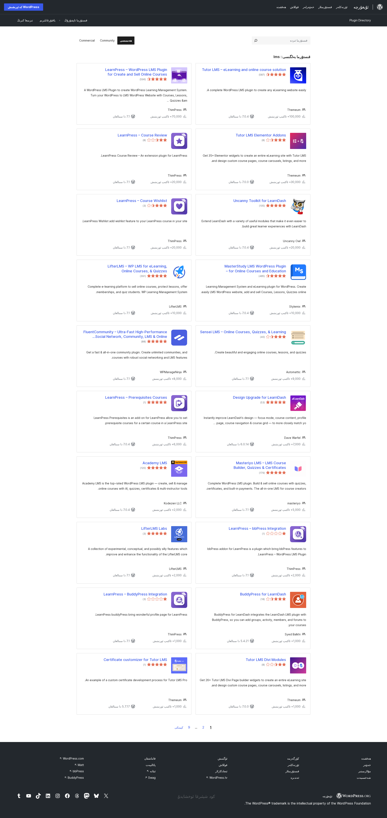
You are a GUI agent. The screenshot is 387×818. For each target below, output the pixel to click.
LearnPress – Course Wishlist (142, 201)
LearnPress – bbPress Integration (257, 528)
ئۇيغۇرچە (327, 796)
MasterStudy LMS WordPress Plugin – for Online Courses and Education (255, 268)
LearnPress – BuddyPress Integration (135, 594)
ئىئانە (151, 771)
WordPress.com (71, 758)
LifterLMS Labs (154, 528)
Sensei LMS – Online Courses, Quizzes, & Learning (243, 332)
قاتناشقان (150, 758)
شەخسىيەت (364, 777)
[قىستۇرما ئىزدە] (256, 40)
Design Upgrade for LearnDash (259, 397)
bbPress (76, 771)
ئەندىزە (295, 777)
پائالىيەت (151, 765)
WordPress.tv (216, 777)
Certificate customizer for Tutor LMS (135, 660)
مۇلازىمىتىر (364, 771)
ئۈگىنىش (222, 758)
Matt (79, 765)
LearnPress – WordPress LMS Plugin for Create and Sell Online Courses (136, 72)
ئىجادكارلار (221, 771)
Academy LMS (155, 463)
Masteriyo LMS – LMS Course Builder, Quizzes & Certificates (260, 465)
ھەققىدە (366, 758)
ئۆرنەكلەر (293, 765)
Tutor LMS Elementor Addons (261, 135)
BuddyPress (74, 777)
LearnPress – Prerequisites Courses (136, 397)
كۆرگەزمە (293, 758)
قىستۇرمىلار (292, 771)
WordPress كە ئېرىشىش (23, 7)
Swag (150, 777)
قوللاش (223, 765)
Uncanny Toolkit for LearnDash (259, 201)
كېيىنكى (179, 727)
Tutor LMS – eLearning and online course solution (244, 70)
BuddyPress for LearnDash (263, 594)
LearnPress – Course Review (142, 135)
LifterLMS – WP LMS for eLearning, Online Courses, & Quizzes (137, 268)
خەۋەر (367, 765)
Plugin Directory (360, 20)
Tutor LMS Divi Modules (266, 660)
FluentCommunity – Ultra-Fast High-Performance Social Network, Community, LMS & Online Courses (125, 334)
